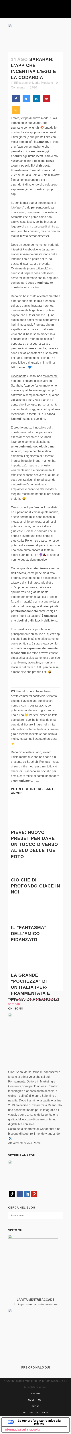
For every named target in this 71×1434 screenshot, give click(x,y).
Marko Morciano (42, 82)
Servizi (35, 1393)
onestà (52, 999)
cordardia (25, 999)
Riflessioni (21, 82)
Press (35, 1406)
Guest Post (35, 1400)
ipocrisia (39, 999)
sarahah (14, 1003)
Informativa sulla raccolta (22, 1429)
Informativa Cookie (35, 1413)
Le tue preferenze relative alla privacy (39, 1422)
